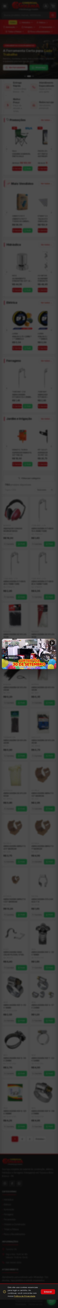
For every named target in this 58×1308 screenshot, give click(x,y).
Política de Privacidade (24, 1296)
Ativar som (13, 658)
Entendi (48, 1292)
